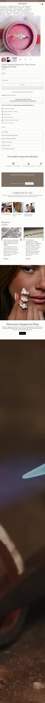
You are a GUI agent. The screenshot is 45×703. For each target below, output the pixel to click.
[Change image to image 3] (14, 59)
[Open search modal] (40, 4)
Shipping (3, 95)
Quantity (3, 73)
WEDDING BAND (4, 7)
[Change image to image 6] (30, 59)
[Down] (43, 59)
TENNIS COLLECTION (27, 12)
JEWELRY (2, 10)
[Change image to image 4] (20, 59)
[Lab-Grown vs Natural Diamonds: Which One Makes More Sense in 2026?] (11, 234)
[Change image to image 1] (4, 59)
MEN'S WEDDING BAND (11, 10)
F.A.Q (14, 14)
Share (4, 127)
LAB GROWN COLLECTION (6, 9)
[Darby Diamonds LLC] (22, 3)
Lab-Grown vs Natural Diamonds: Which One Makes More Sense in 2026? (11, 242)
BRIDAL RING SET (13, 7)
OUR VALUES (20, 14)
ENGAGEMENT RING (26, 6)
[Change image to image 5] (25, 59)
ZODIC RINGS (16, 13)
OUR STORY (2, 14)
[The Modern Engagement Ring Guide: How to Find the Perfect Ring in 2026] (34, 234)
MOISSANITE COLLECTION (14, 6)
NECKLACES (21, 7)
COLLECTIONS (3, 6)
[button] (22, 88)
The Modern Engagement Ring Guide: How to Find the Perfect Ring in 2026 (33, 242)
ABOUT (32, 13)
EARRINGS (27, 7)
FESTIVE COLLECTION (15, 12)
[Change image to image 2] (9, 59)
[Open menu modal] (2, 4)
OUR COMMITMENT (28, 14)
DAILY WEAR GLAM (4, 12)
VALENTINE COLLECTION (23, 10)
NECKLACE (8, 13)
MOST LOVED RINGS (25, 13)
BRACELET (2, 13)
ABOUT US (9, 14)
